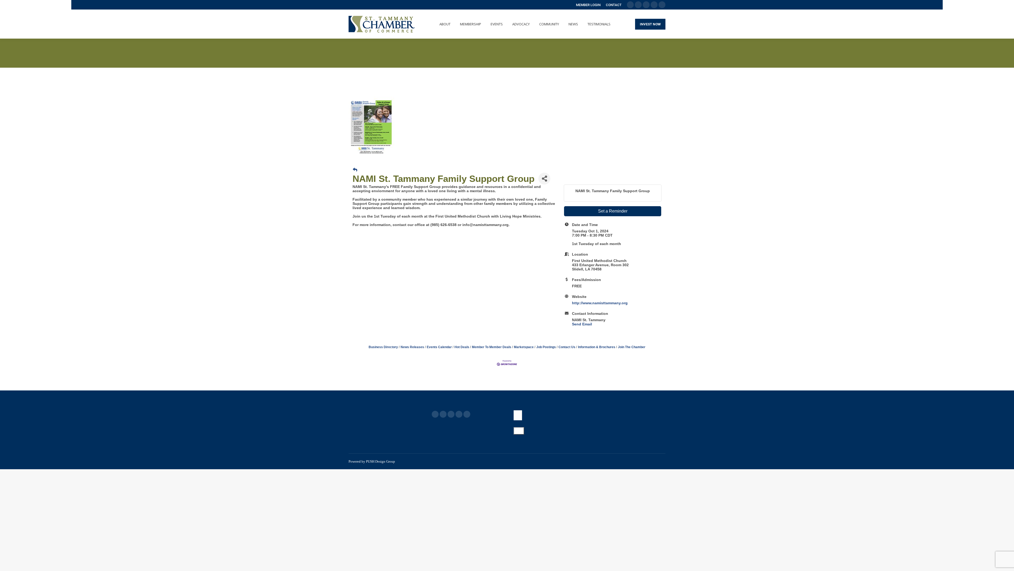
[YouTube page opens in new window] (451, 414)
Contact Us (566, 347)
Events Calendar (439, 347)
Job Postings (546, 347)
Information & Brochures (596, 347)
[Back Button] (355, 170)
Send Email (582, 324)
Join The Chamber (631, 347)
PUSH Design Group (380, 461)
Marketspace (524, 347)
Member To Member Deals (491, 347)
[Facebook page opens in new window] (435, 414)
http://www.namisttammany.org (600, 303)
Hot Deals (461, 347)
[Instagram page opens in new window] (466, 414)
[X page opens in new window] (443, 414)
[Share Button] (544, 179)
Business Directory (383, 347)
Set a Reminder (612, 211)
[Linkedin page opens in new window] (459, 414)
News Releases (412, 347)
